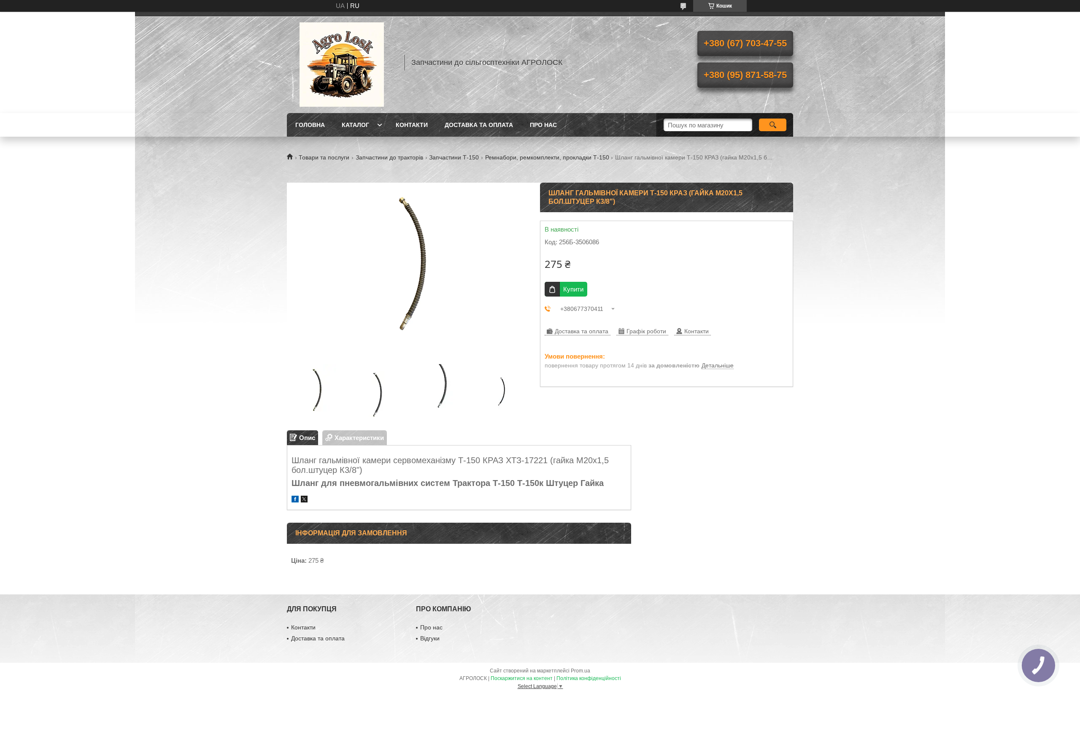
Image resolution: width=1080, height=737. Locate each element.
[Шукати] (772, 125)
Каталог (355, 124)
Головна (310, 124)
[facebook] (295, 500)
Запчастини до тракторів (389, 157)
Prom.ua (580, 671)
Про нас (543, 124)
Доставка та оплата (479, 124)
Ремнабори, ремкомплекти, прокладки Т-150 (547, 157)
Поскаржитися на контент (522, 678)
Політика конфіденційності (588, 678)
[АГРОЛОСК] (342, 62)
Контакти (412, 124)
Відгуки (430, 638)
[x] (304, 500)
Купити (573, 289)
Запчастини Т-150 (454, 157)
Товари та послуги (324, 157)
